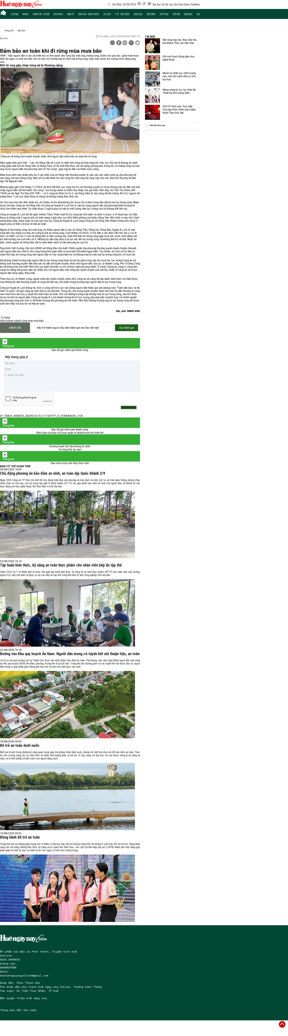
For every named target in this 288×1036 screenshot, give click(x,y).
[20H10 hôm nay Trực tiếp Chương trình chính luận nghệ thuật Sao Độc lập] (152, 112)
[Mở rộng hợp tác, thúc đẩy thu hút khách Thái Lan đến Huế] (152, 45)
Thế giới (176, 14)
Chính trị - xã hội (40, 14)
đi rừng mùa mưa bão (31, 320)
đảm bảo (5, 320)
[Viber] (131, 43)
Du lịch (107, 14)
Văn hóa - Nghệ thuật (88, 14)
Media (25, 14)
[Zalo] (124, 43)
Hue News (58, 14)
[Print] (112, 42)
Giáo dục (138, 14)
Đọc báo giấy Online (180, 4)
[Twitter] (137, 43)
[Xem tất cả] (198, 14)
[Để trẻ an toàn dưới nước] (67, 796)
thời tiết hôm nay (157, 125)
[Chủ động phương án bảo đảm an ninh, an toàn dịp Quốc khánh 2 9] (67, 524)
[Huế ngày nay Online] (21, 6)
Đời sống (151, 14)
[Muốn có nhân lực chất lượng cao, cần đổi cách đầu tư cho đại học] (152, 79)
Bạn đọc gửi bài (160, 4)
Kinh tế (70, 14)
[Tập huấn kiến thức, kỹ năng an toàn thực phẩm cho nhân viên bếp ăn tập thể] (67, 613)
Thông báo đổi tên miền (18, 1010)
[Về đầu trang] (282, 1024)
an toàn (14, 320)
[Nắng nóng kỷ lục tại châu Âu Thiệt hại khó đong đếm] (152, 95)
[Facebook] (144, 4)
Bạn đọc (188, 14)
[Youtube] (150, 4)
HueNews (195, 4)
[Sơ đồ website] (139, 4)
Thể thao (164, 14)
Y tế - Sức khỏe (122, 14)
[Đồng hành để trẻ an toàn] (67, 888)
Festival (15, 14)
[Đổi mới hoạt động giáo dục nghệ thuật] (152, 62)
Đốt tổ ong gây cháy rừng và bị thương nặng (31, 65)
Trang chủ (9, 30)
